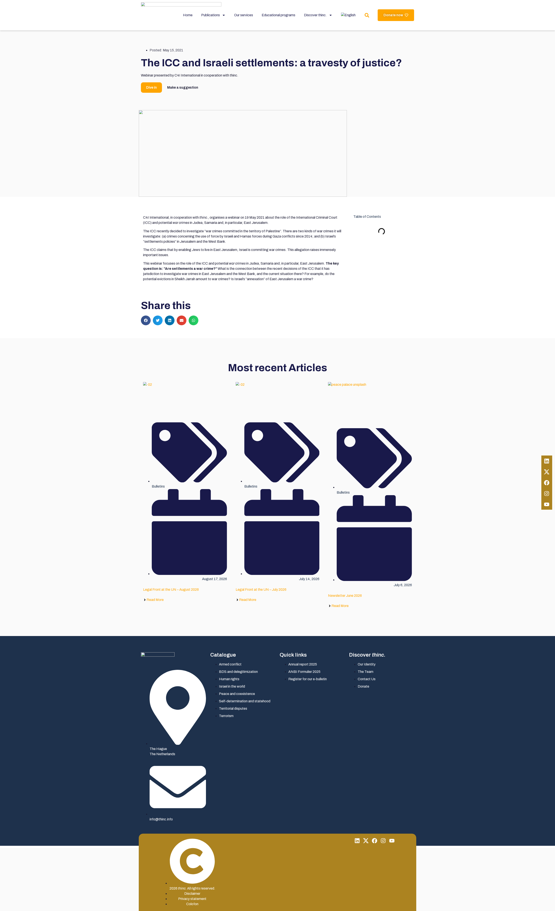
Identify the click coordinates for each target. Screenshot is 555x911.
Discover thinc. (315, 15)
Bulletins (158, 486)
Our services (243, 15)
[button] (146, 320)
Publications (210, 15)
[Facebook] (546, 482)
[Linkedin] (546, 461)
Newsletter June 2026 (345, 595)
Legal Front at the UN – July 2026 (261, 589)
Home (188, 15)
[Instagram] (546, 493)
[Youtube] (546, 504)
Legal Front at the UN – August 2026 (171, 589)
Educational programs (278, 15)
